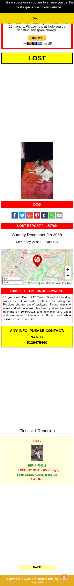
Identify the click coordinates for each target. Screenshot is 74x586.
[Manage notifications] (64, 577)
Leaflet (34, 283)
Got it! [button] (37, 18)
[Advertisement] (37, 102)
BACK (37, 567)
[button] (37, 261)
